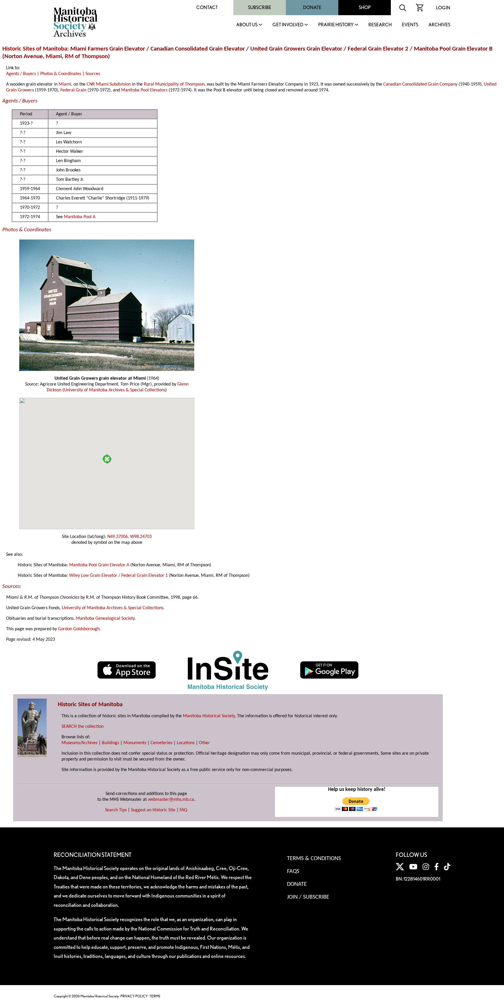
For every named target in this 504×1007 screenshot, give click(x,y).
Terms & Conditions (314, 859)
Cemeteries (161, 743)
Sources (92, 74)
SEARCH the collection (83, 726)
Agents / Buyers (21, 74)
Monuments (134, 743)
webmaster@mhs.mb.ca (171, 799)
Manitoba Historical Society (209, 716)
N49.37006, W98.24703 (129, 536)
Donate (312, 7)
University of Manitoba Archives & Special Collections (114, 390)
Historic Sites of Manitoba (34, 49)
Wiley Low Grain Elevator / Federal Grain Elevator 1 (118, 575)
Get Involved (287, 24)
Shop (365, 7)
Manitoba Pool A (79, 217)
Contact (207, 7)
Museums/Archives (79, 743)
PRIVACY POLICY (134, 996)
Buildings (110, 743)
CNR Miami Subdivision (109, 84)
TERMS (155, 996)
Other (204, 743)
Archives (439, 24)
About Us (247, 24)
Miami (54, 56)
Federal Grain (73, 90)
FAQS (293, 871)
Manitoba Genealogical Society (105, 618)
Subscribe (259, 7)
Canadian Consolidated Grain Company (420, 84)
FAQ (183, 810)
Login (443, 8)
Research (380, 24)
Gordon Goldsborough (78, 629)
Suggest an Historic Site (153, 810)
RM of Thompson (86, 56)
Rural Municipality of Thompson (174, 84)
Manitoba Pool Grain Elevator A (99, 565)
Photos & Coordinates (60, 74)
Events (410, 24)
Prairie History (336, 24)
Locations (186, 743)
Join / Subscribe (308, 897)
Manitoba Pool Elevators (144, 90)
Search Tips (116, 810)
